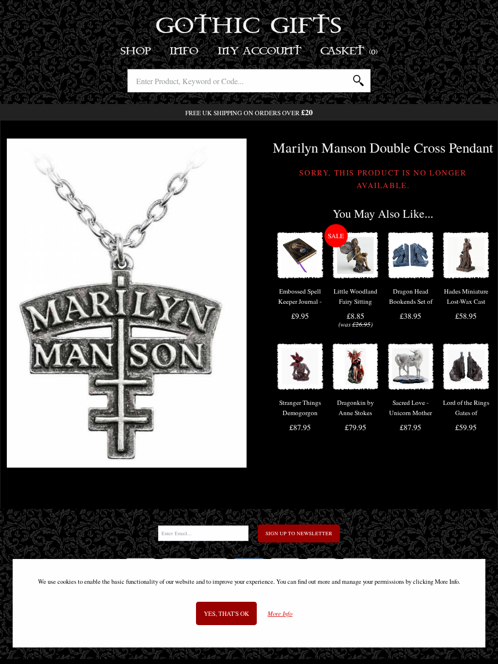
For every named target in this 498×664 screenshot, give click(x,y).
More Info (279, 613)
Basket (349, 51)
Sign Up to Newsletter (299, 533)
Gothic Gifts (249, 27)
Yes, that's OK (226, 613)
